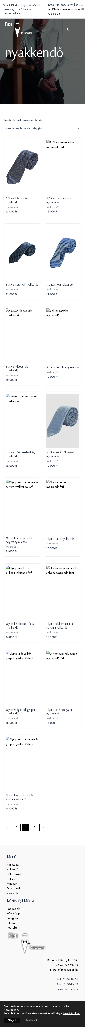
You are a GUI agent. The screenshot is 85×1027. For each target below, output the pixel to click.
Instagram (13, 918)
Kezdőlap (13, 865)
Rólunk (11, 879)
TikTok (11, 923)
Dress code (14, 888)
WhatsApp (13, 913)
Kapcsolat (13, 893)
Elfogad (12, 1020)
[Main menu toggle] (77, 30)
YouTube (12, 928)
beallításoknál (71, 1013)
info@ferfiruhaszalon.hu (61, 9)
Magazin (12, 883)
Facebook (13, 909)
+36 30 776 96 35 (66, 965)
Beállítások (31, 1020)
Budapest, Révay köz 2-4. (62, 960)
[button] (67, 30)
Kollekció (12, 869)
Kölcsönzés (14, 874)
